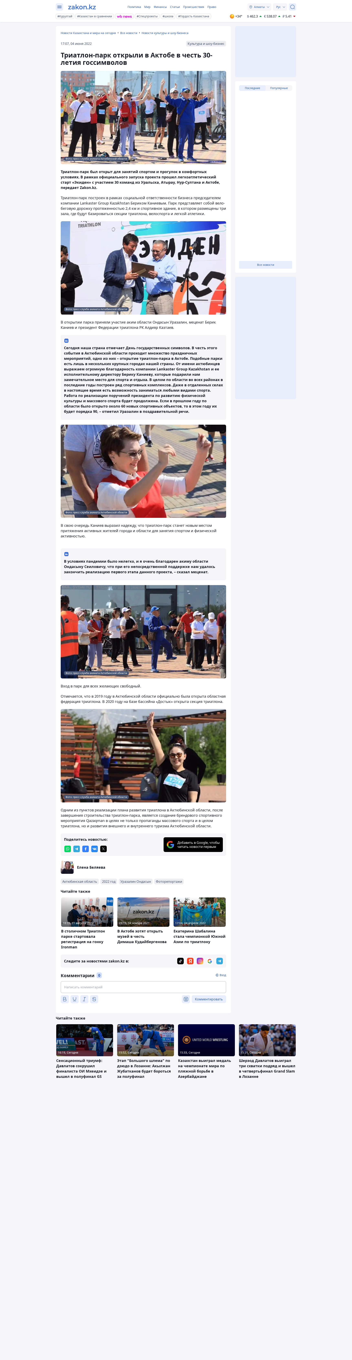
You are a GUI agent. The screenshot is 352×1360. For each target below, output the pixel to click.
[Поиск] (292, 7)
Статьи (175, 7)
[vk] (94, 849)
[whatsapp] (67, 849)
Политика (134, 7)
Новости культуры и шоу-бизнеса (165, 33)
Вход (223, 975)
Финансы (160, 7)
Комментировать (209, 999)
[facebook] (85, 849)
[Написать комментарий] (143, 987)
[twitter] (103, 849)
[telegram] (76, 849)
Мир (147, 7)
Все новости (128, 33)
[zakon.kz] (82, 6)
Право (211, 7)
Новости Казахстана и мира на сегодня (88, 33)
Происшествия (193, 7)
